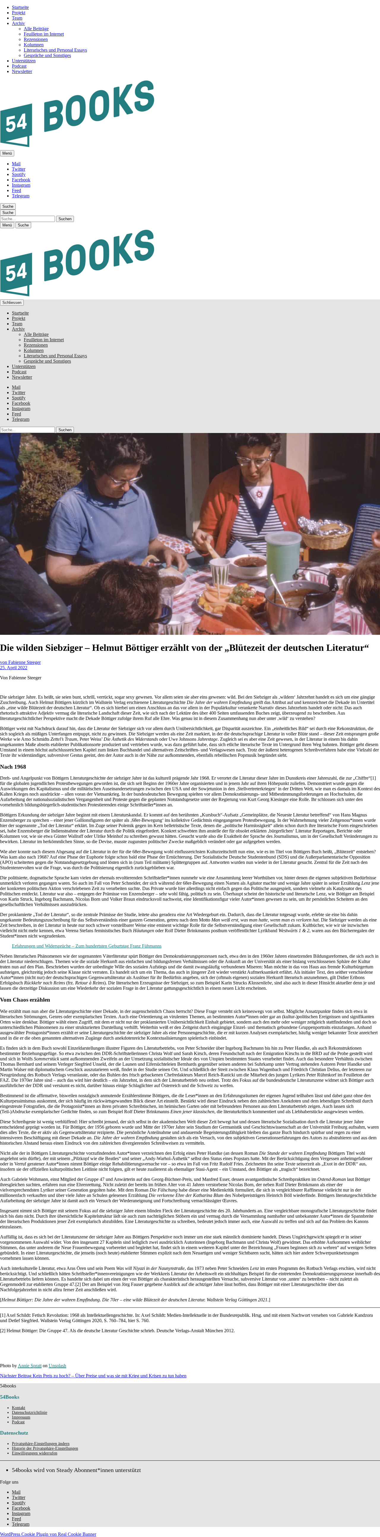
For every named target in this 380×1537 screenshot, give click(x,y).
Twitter (18, 169)
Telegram (20, 195)
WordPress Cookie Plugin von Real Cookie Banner (48, 1534)
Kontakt (18, 1408)
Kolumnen (34, 44)
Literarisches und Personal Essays (55, 50)
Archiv (18, 23)
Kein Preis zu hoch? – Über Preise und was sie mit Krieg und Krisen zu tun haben (93, 1375)
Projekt (18, 12)
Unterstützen (24, 60)
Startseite (20, 7)
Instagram (21, 185)
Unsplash (57, 1365)
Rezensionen (36, 39)
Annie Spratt (30, 1365)
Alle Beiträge (36, 28)
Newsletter (22, 71)
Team (17, 17)
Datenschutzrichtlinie (29, 1412)
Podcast (19, 66)
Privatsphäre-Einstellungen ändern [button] (40, 1443)
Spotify (19, 174)
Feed (16, 190)
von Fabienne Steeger (20, 662)
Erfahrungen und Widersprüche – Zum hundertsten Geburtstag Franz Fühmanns (87, 945)
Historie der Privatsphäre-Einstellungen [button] (45, 1448)
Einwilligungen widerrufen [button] (34, 1453)
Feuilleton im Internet (44, 34)
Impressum (21, 1417)
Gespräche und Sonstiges (47, 55)
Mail (16, 163)
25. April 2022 (13, 667)
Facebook (21, 179)
